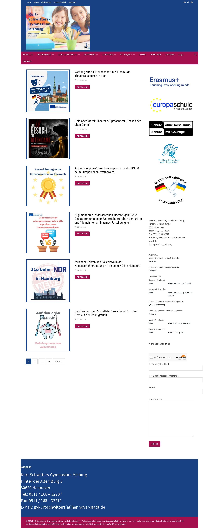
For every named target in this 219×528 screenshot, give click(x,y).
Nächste (59, 361)
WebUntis (72, 2)
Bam (123, 524)
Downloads (155, 54)
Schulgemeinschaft (67, 54)
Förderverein (46, 2)
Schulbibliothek (60, 2)
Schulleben (107, 54)
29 (49, 361)
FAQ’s (181, 54)
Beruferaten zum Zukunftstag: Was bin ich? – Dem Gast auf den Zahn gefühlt (106, 313)
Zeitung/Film (126, 54)
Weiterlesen (83, 87)
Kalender (170, 54)
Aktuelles (28, 54)
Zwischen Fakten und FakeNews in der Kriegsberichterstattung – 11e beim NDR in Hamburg (107, 264)
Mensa (36, 2)
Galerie (142, 54)
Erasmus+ (27, 61)
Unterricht (89, 54)
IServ (29, 2)
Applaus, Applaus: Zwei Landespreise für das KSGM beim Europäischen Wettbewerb (107, 170)
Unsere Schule (44, 54)
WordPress (112, 524)
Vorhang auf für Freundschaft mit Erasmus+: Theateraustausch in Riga (102, 74)
